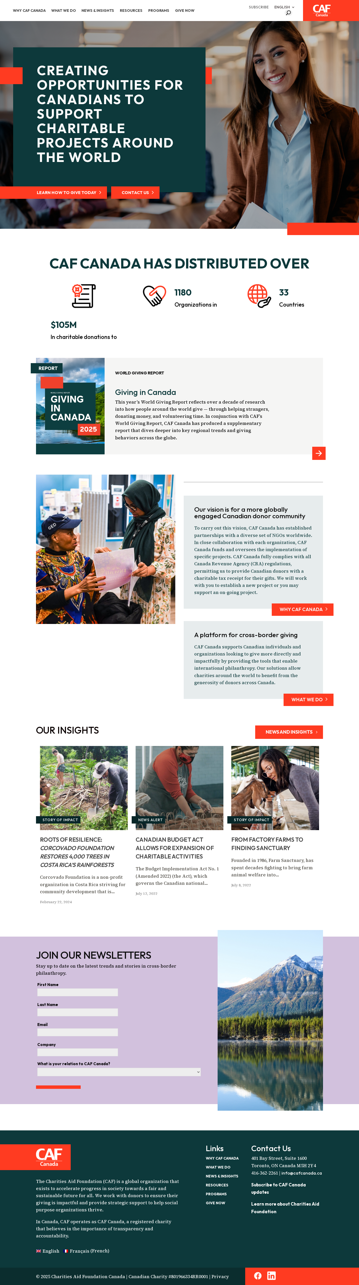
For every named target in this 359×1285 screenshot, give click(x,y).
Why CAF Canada (29, 10)
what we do (307, 700)
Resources (131, 10)
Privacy (220, 1276)
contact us (135, 192)
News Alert (150, 819)
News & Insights (97, 10)
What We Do (63, 10)
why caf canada (301, 609)
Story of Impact (60, 819)
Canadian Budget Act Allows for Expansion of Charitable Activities (175, 848)
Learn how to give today (66, 192)
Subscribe (259, 7)
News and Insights (289, 732)
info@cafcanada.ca (301, 1173)
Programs (158, 10)
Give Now (184, 10)
